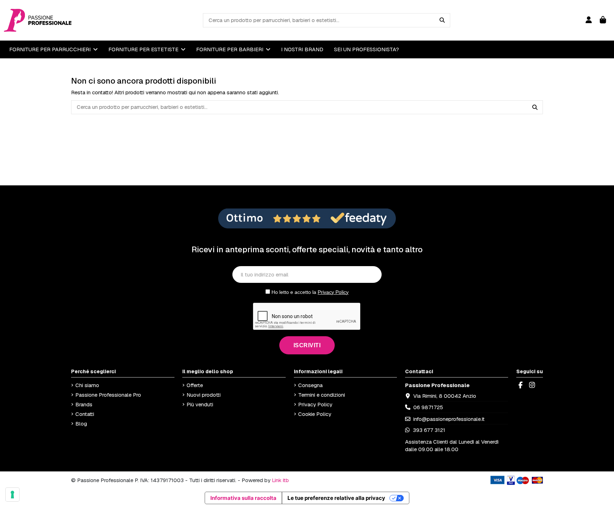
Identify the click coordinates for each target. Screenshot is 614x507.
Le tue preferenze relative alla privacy (336, 498)
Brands (83, 404)
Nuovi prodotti (204, 394)
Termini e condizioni (321, 394)
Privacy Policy (333, 292)
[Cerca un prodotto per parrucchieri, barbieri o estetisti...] (442, 20)
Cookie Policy (314, 414)
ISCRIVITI (307, 345)
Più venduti (200, 404)
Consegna (310, 385)
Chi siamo (87, 385)
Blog (81, 423)
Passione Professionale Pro (108, 394)
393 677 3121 (428, 430)
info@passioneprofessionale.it (449, 419)
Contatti (84, 414)
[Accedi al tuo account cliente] (588, 20)
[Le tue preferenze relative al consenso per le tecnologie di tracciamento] (12, 494)
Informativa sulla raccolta (243, 498)
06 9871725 (428, 407)
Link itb (280, 480)
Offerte (195, 385)
